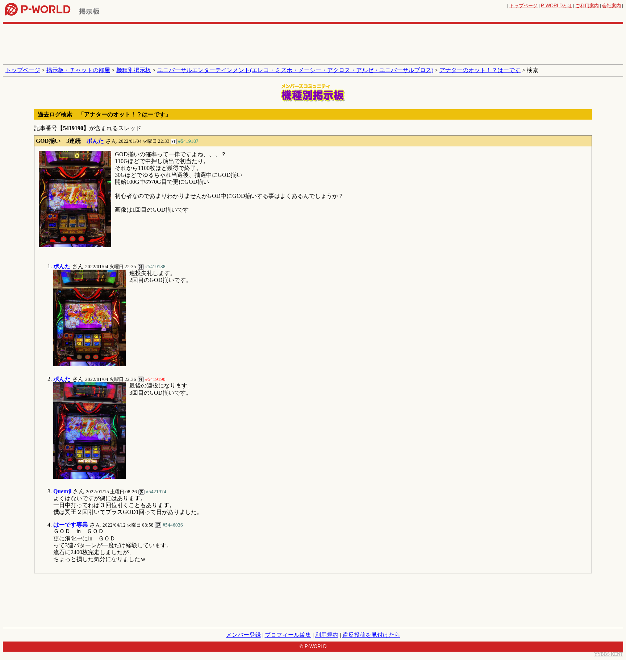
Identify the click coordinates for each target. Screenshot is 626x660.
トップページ (523, 5)
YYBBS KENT (608, 654)
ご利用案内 (587, 5)
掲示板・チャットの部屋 (78, 70)
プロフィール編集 (288, 635)
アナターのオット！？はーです (480, 70)
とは (556, 5)
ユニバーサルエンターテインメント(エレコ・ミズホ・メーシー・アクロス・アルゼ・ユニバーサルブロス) (295, 70)
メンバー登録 (243, 635)
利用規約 (326, 635)
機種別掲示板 (133, 70)
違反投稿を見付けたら (371, 635)
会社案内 (611, 5)
